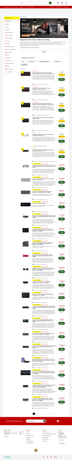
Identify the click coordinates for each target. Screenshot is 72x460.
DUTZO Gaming (59, 7)
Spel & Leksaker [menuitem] (9, 69)
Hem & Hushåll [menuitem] (9, 35)
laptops (36, 45)
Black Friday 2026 (30, 442)
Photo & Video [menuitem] (9, 60)
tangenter (53, 43)
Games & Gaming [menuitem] (9, 32)
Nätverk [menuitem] (7, 55)
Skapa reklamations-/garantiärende (49, 433)
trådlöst (21, 44)
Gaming (11, 7)
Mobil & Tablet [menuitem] (9, 52)
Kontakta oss (6, 436)
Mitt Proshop (45, 431)
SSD (26, 7)
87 (51, 413)
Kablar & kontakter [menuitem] (9, 46)
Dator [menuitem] (7, 26)
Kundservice (29, 437)
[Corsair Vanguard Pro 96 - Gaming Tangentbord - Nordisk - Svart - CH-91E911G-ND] (26, 120)
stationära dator (43, 49)
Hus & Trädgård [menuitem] (9, 38)
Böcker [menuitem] (7, 24)
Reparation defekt (30, 435)
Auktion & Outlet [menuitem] (9, 17)
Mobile (16, 7)
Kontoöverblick (45, 437)
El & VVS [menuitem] (8, 29)
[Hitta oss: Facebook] (58, 421)
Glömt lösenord (46, 439)
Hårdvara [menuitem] (8, 43)
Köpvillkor (28, 439)
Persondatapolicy (30, 441)
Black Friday (31, 7)
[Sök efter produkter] (50, 3)
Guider (28, 431)
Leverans (28, 433)
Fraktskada (45, 441)
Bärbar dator (6, 7)
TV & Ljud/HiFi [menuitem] (9, 71)
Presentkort (66, 7)
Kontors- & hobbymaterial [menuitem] (11, 49)
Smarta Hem (21, 7)
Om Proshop (61, 440)
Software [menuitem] (8, 66)
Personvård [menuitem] (8, 57)
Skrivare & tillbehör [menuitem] (10, 63)
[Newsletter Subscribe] (44, 421)
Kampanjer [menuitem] (8, 21)
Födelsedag (52, 7)
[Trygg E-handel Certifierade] (36, 450)
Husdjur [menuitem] (7, 40)
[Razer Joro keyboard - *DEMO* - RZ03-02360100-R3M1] (26, 204)
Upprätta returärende (47, 435)
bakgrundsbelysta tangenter (41, 50)
